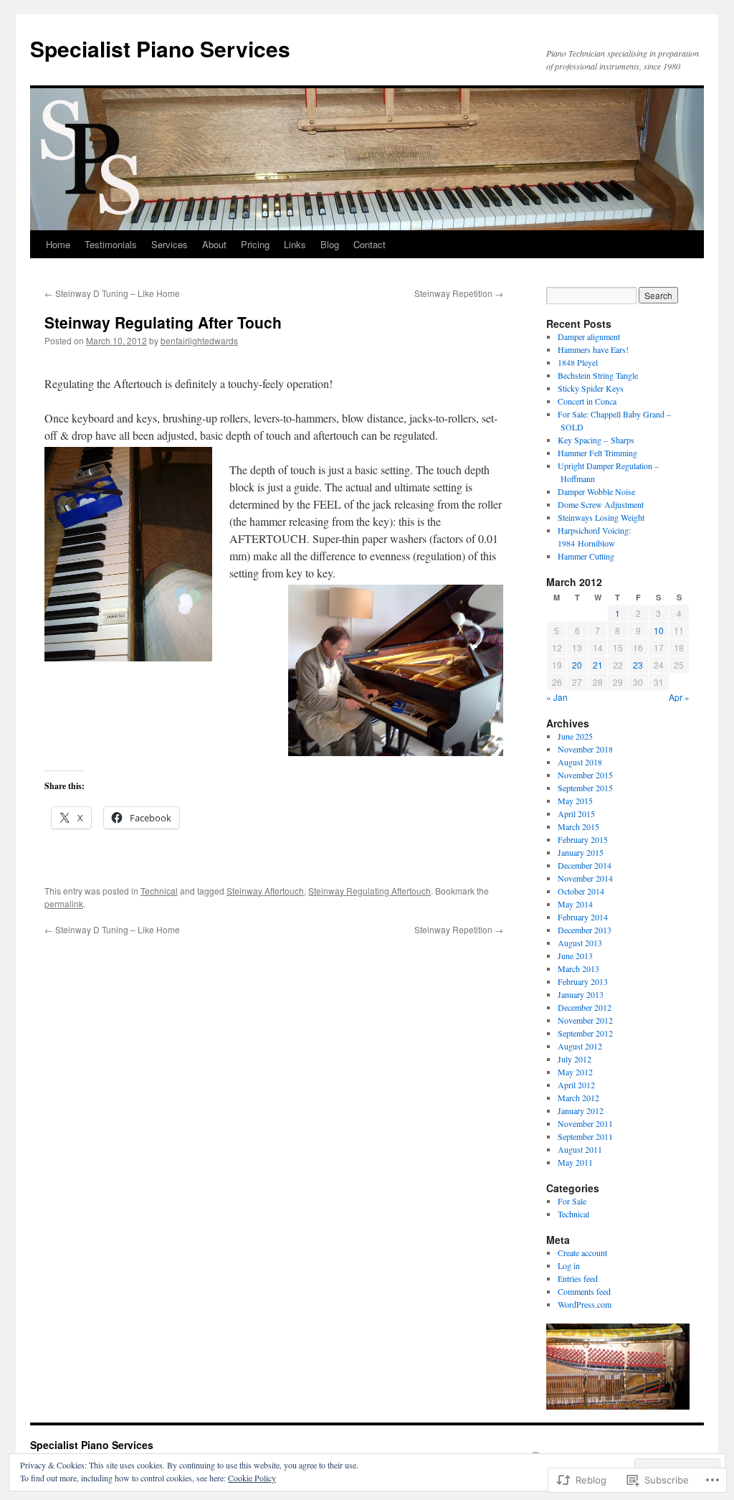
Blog (329, 244)
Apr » (679, 697)
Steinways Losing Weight (601, 517)
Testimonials (111, 244)
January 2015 (581, 852)
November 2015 (585, 774)
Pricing (255, 244)
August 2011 (580, 1149)
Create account (582, 1252)
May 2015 (575, 800)
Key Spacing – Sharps (596, 439)
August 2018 (580, 762)
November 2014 (585, 878)
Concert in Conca (587, 401)
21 (598, 665)
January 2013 (581, 994)
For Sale (572, 1201)
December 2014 (584, 865)
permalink (63, 903)
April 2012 (576, 1084)
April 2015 (576, 813)
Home (58, 244)
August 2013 (580, 942)
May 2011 (575, 1162)
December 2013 (584, 929)
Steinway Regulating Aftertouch (369, 891)
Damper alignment (589, 336)
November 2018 (585, 749)
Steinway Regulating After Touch (163, 322)
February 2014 (583, 917)
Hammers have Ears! (593, 349)
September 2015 (585, 787)
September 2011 (585, 1136)
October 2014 (581, 891)
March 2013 (578, 968)
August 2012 (580, 1046)
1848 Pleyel (578, 362)
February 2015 (583, 839)
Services (169, 244)
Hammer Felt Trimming (597, 452)
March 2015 (578, 826)
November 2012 (585, 1020)
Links (295, 244)
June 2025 (575, 736)
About (214, 244)
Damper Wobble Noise (596, 491)
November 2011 (585, 1123)
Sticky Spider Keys (591, 388)
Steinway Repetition (458, 293)
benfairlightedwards (199, 340)
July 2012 (574, 1059)
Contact (369, 244)
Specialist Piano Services (160, 48)
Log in (569, 1265)
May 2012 (575, 1071)
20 (577, 665)
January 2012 (581, 1110)
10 (659, 630)
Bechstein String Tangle (598, 375)
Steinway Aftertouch (265, 891)
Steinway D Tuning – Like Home (112, 293)
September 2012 (585, 1033)
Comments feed (584, 1291)
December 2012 (584, 1007)
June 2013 (575, 955)
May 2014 (575, 904)
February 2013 (583, 981)
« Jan (557, 697)
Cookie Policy (252, 1478)
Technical (159, 891)
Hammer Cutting (586, 556)
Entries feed (578, 1278)
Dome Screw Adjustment (601, 504)
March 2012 (578, 1097)
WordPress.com (584, 1304)
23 (638, 665)
